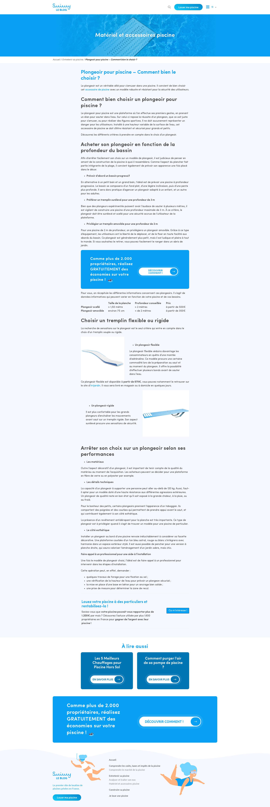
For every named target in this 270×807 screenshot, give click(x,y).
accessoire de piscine (97, 89)
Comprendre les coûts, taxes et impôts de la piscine (134, 765)
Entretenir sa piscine (72, 60)
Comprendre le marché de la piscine (127, 769)
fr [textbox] (212, 7)
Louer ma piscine (188, 7)
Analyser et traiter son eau (122, 779)
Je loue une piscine (118, 795)
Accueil (56, 60)
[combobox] (213, 7)
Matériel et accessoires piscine (124, 783)
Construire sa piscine (119, 789)
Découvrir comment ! (155, 271)
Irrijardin (95, 385)
